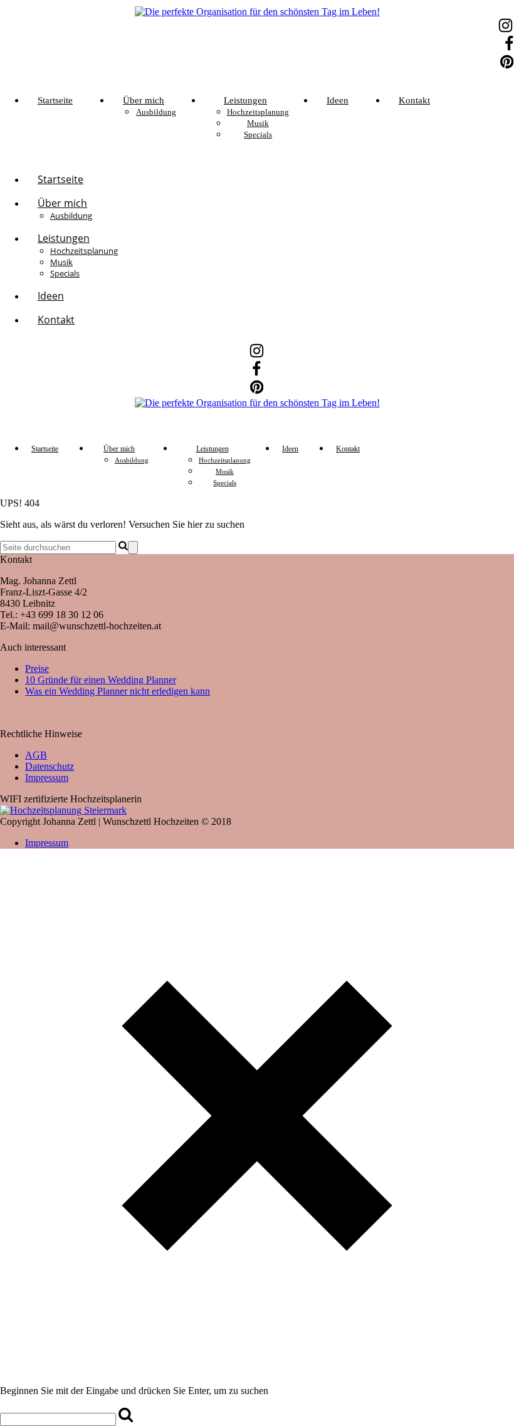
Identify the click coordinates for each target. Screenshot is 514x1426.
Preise (37, 668)
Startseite (55, 100)
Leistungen (245, 100)
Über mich (143, 100)
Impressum (46, 777)
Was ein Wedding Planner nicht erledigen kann (117, 691)
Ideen (338, 100)
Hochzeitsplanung (258, 112)
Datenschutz (49, 766)
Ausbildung (156, 112)
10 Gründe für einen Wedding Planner (100, 679)
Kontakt (414, 100)
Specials (258, 134)
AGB (36, 755)
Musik (258, 123)
